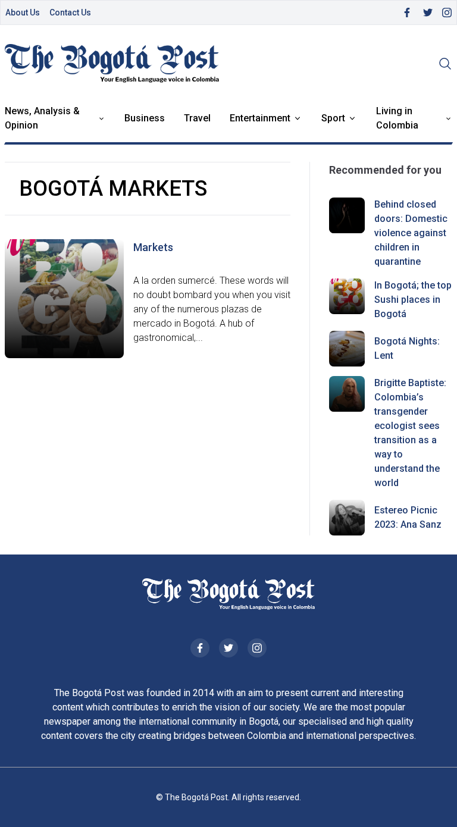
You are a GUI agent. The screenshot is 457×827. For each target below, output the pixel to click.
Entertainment (260, 118)
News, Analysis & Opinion (42, 118)
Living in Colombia (397, 118)
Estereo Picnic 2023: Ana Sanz (408, 517)
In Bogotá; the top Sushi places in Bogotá (413, 299)
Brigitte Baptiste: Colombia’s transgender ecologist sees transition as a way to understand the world (410, 432)
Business (144, 118)
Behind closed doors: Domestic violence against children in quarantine (410, 233)
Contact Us (70, 12)
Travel (197, 118)
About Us (22, 12)
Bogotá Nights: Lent (407, 348)
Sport (333, 118)
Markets (153, 247)
